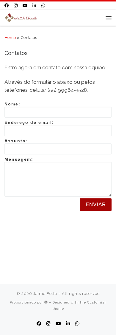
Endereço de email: (29, 122)
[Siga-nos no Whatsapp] (43, 5)
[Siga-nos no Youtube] (25, 5)
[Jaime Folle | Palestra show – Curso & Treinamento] (20, 17)
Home (10, 37)
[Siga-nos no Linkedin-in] (34, 5)
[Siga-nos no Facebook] (6, 5)
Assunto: (16, 140)
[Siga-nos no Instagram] (16, 5)
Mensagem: (18, 159)
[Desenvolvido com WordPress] (46, 302)
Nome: (12, 104)
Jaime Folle (45, 293)
